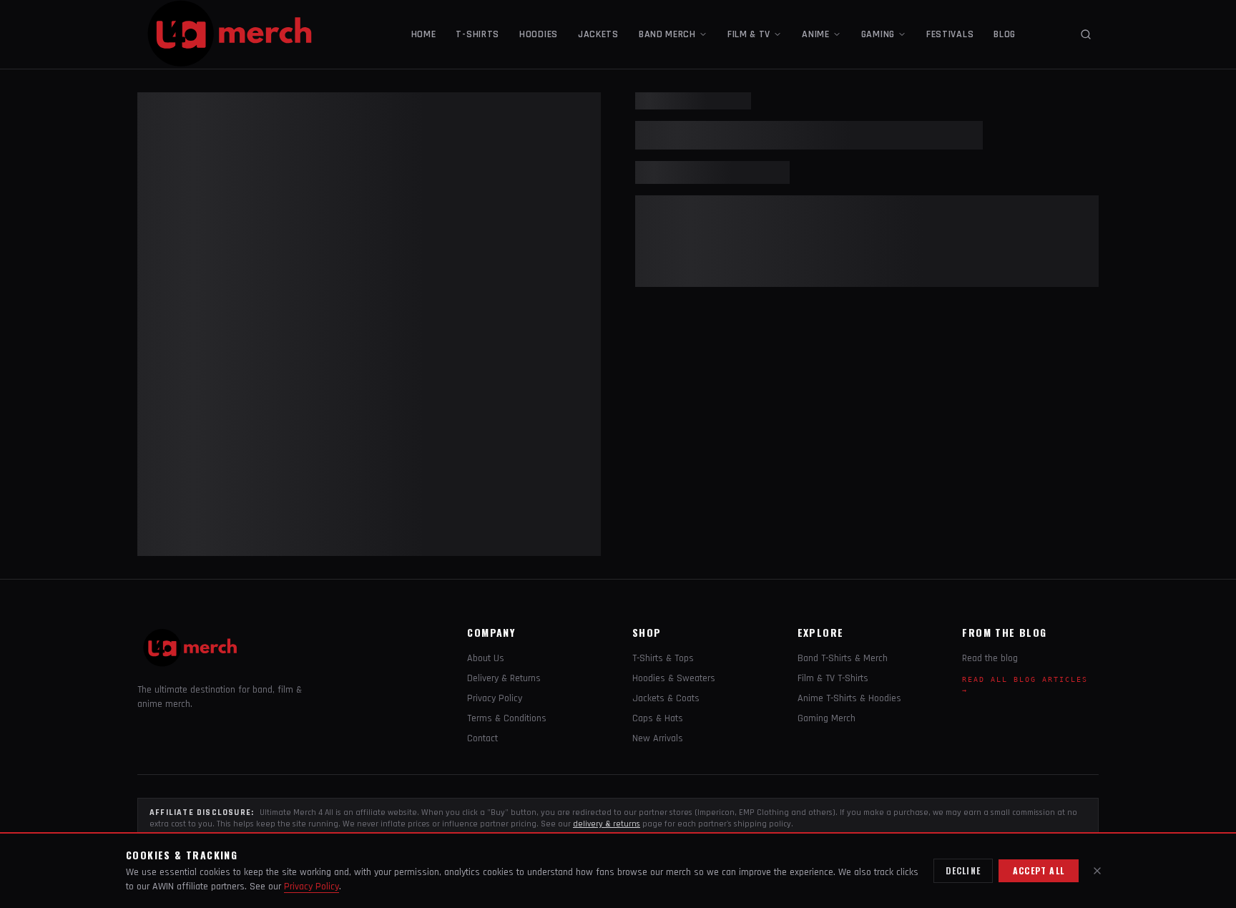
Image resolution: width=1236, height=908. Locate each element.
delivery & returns (606, 824)
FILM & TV (748, 34)
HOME (423, 34)
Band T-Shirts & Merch (843, 658)
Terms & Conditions (506, 718)
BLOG (1005, 34)
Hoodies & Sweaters (673, 678)
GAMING (878, 34)
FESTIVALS (949, 34)
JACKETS (598, 34)
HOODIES (538, 34)
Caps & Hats (657, 718)
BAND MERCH (667, 34)
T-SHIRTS (477, 34)
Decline (963, 870)
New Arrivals (657, 738)
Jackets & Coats (666, 698)
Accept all (1038, 870)
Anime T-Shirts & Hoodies (849, 698)
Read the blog (990, 658)
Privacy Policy (494, 698)
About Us (485, 658)
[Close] (1097, 871)
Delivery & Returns (504, 678)
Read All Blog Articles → (1025, 684)
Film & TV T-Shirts (833, 678)
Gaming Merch (826, 718)
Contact (482, 738)
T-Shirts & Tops (663, 658)
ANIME (816, 34)
